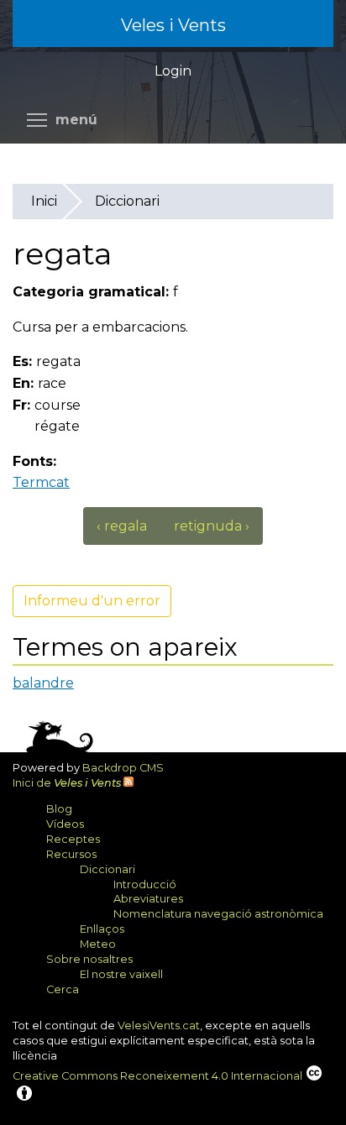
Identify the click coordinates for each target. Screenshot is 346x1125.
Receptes (73, 839)
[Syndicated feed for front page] (128, 783)
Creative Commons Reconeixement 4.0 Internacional (157, 1076)
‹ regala (122, 526)
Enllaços (102, 929)
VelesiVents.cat (159, 1025)
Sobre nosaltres (89, 959)
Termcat (47, 482)
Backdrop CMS (129, 767)
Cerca (62, 989)
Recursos (71, 854)
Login (173, 71)
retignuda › (211, 526)
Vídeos (65, 824)
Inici (44, 201)
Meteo (98, 944)
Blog (59, 809)
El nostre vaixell (121, 974)
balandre (43, 683)
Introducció (144, 884)
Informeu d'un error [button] (92, 601)
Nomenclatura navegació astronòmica (218, 914)
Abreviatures (148, 898)
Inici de (67, 783)
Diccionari (127, 201)
